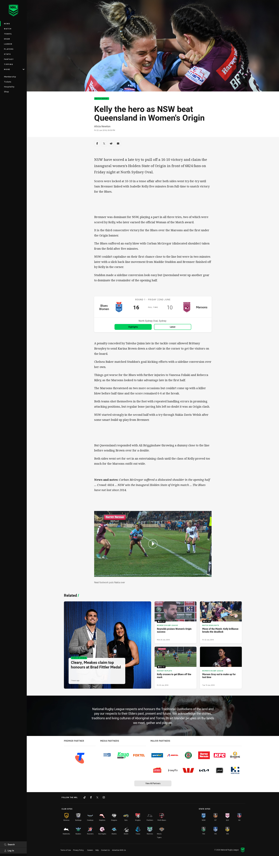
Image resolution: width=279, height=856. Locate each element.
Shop (6, 91)
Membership (10, 76)
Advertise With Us (119, 850)
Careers (90, 850)
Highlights (133, 326)
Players (9, 49)
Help (97, 850)
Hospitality (9, 86)
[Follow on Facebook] (91, 797)
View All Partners (152, 783)
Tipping (8, 64)
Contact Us (105, 850)
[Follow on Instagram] (104, 797)
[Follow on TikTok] (84, 797)
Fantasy (9, 59)
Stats (7, 54)
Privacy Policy (78, 850)
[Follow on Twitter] (97, 797)
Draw (7, 39)
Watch (8, 29)
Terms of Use (65, 850)
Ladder (8, 44)
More (7, 69)
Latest (172, 326)
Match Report (101, 99)
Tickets (7, 81)
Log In (11, 850)
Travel (8, 34)
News (7, 23)
